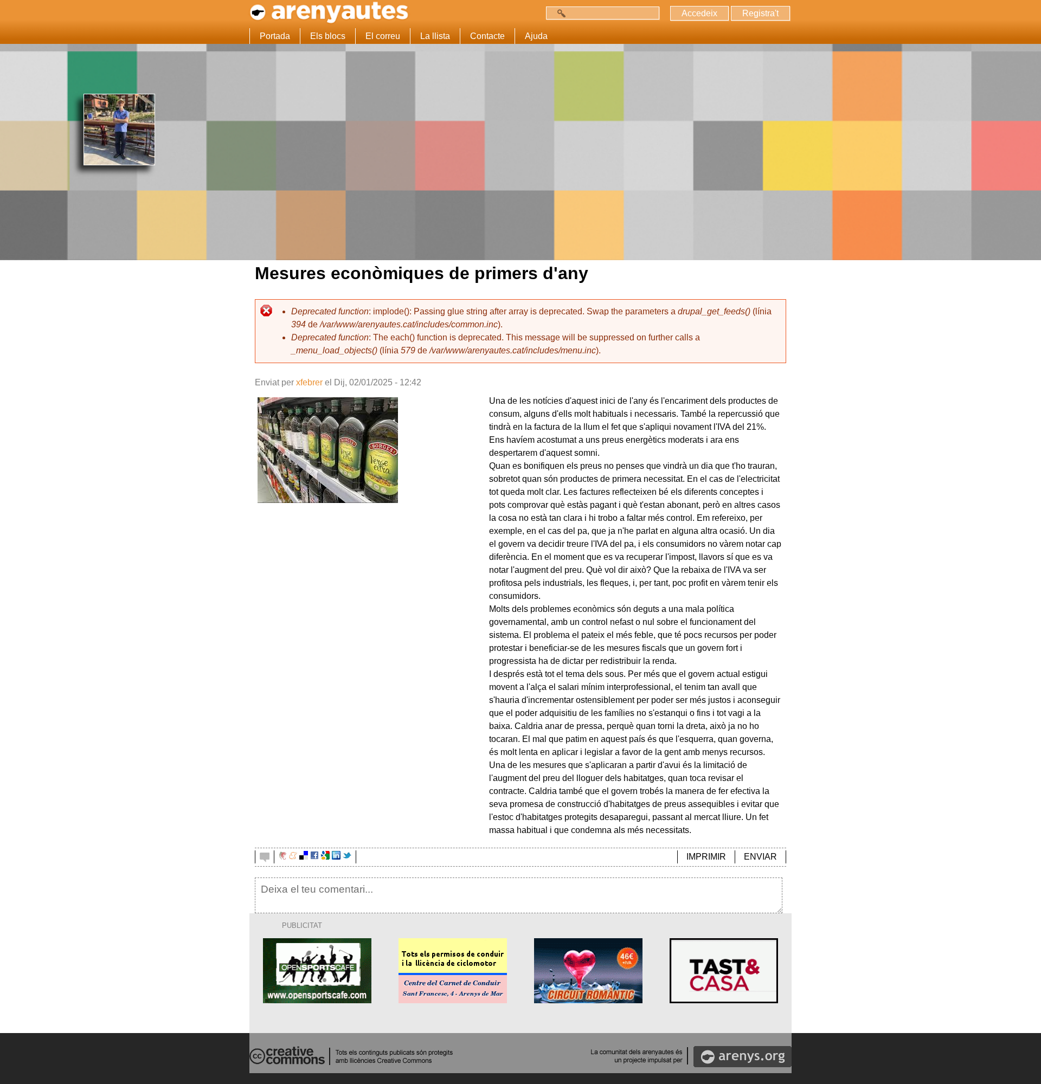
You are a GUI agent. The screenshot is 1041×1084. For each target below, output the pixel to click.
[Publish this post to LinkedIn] (336, 856)
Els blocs (327, 36)
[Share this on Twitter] (347, 856)
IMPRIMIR (706, 856)
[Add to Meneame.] (293, 856)
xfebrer (309, 382)
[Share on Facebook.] (314, 856)
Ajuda (536, 36)
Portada (275, 36)
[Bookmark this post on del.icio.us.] (303, 856)
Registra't (760, 13)
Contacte (487, 36)
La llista (435, 36)
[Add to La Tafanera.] (283, 856)
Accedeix (699, 13)
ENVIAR (760, 856)
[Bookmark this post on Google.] (325, 856)
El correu (382, 36)
